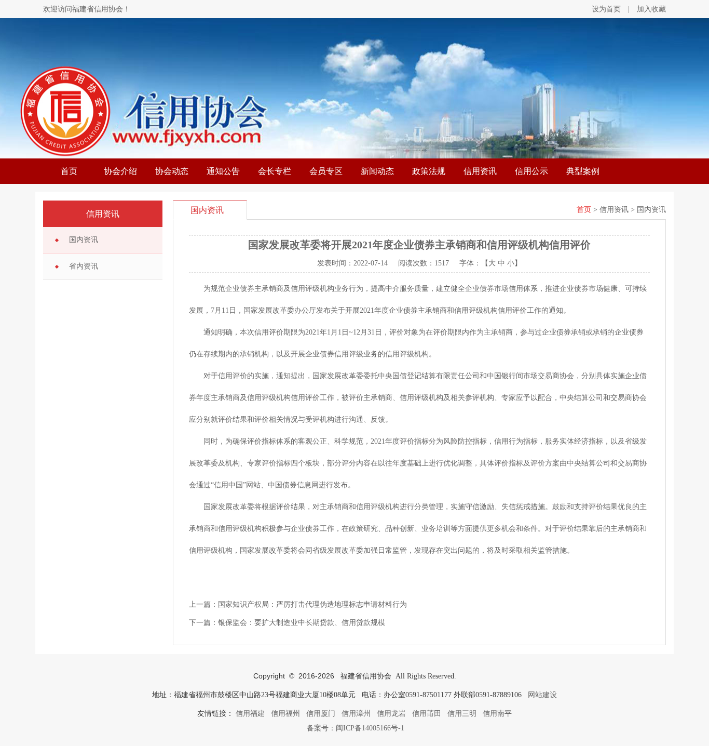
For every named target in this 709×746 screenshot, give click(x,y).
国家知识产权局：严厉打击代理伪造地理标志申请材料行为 (312, 604)
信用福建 (250, 713)
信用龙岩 (391, 713)
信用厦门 (320, 713)
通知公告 (223, 171)
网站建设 (542, 695)
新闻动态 (377, 171)
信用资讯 (480, 171)
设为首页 (606, 9)
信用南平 (497, 713)
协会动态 (171, 171)
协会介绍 (120, 171)
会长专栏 (274, 171)
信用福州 (285, 713)
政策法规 (428, 171)
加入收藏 (651, 9)
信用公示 (531, 171)
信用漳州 (356, 713)
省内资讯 (83, 266)
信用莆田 (426, 713)
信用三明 (461, 713)
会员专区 (326, 171)
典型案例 (582, 171)
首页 (69, 171)
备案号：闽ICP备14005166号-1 (354, 728)
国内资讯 (83, 240)
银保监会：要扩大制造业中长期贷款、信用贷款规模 (301, 623)
